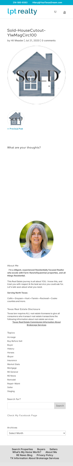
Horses (10, 352)
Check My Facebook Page (22, 415)
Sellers (54, 449)
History (10, 348)
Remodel (11, 379)
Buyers (41, 449)
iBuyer (10, 356)
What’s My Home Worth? (26, 452)
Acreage (11, 337)
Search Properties (22, 449)
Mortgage (12, 368)
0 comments (49, 40)
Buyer (10, 345)
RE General (12, 372)
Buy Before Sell (14, 341)
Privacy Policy (45, 455)
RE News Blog (24, 455)
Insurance (12, 360)
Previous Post (15, 128)
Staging (11, 391)
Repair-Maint (13, 383)
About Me (51, 452)
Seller (10, 387)
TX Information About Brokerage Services (34, 458)
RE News (11, 375)
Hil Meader (17, 40)
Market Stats (13, 364)
